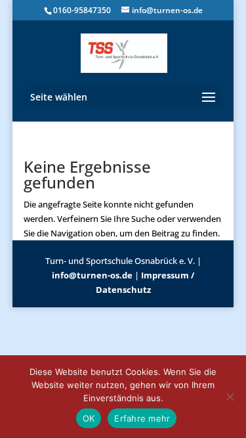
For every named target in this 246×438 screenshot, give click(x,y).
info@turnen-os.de (92, 275)
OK (89, 418)
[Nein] (229, 396)
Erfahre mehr (142, 418)
